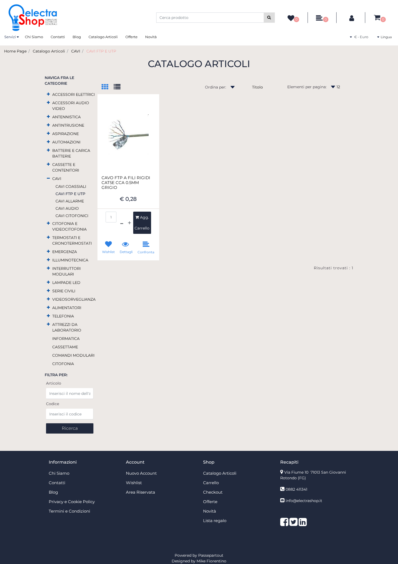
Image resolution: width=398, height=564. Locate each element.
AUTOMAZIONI (66, 142)
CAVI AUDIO (67, 208)
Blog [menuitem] (77, 37)
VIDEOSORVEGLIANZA (74, 299)
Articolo (53, 383)
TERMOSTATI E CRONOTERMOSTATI (72, 240)
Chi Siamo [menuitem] (34, 37)
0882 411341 (296, 489)
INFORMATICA (66, 338)
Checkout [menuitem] (213, 492)
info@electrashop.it (304, 500)
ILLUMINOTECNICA (70, 260)
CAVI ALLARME (70, 201)
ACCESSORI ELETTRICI (73, 94)
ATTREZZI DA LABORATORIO (66, 327)
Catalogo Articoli (49, 51)
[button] (269, 17)
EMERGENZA (64, 251)
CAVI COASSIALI (71, 186)
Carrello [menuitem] (211, 482)
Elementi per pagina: (307, 86)
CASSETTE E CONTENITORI (65, 167)
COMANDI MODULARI (73, 355)
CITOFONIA (63, 363)
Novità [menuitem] (151, 37)
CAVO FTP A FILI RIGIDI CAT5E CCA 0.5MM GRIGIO (126, 182)
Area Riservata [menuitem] (140, 492)
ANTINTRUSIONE (68, 125)
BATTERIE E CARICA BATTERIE (71, 153)
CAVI (75, 51)
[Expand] (48, 94)
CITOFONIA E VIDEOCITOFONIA (69, 226)
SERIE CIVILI (63, 290)
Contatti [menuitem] (58, 37)
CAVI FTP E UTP (101, 51)
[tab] (108, 87)
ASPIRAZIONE (65, 133)
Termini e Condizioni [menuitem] (69, 511)
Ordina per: (215, 87)
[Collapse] (48, 178)
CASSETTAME (65, 347)
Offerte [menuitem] (131, 37)
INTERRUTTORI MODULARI (66, 271)
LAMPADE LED (66, 282)
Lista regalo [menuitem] (214, 520)
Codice (52, 403)
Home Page (15, 51)
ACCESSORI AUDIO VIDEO (70, 105)
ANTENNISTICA (66, 116)
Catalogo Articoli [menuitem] (103, 37)
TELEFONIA (63, 316)
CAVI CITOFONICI (72, 215)
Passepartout (210, 555)
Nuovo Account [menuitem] (141, 473)
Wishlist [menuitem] (134, 482)
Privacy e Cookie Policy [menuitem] (72, 501)
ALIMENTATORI (66, 307)
